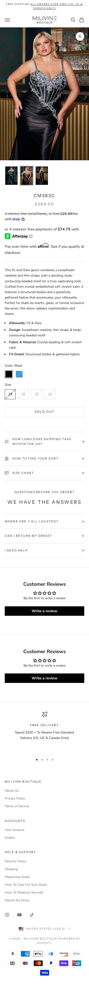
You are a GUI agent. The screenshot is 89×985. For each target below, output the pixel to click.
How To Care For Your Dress (26, 884)
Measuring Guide (17, 877)
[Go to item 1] (11, 175)
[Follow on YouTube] (19, 914)
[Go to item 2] (26, 175)
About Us (12, 790)
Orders (10, 837)
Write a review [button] (44, 611)
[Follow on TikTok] (31, 914)
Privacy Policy (15, 798)
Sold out (45, 412)
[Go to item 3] (41, 175)
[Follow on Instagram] (7, 914)
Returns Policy (15, 861)
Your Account (14, 830)
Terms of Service (17, 806)
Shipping (11, 869)
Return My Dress (17, 900)
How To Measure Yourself (24, 892)
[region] (44, 731)
